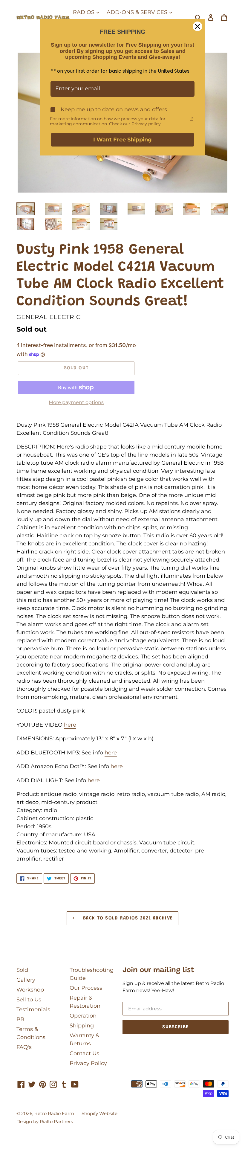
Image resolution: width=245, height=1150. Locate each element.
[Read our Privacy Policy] (191, 119)
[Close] (197, 26)
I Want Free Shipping (122, 139)
